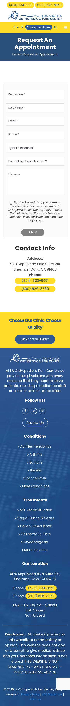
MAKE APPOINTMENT (35, 339)
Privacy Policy (30, 694)
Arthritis (36, 454)
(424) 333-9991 (20, 5)
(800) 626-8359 (49, 5)
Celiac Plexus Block (36, 526)
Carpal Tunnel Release (36, 518)
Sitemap (35, 699)
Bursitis (36, 470)
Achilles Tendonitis (35, 446)
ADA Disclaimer (52, 694)
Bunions (35, 462)
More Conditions (35, 486)
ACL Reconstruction (36, 510)
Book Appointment (39, 27)
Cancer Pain (35, 478)
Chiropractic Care (36, 534)
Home (16, 54)
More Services (35, 550)
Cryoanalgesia (36, 542)
